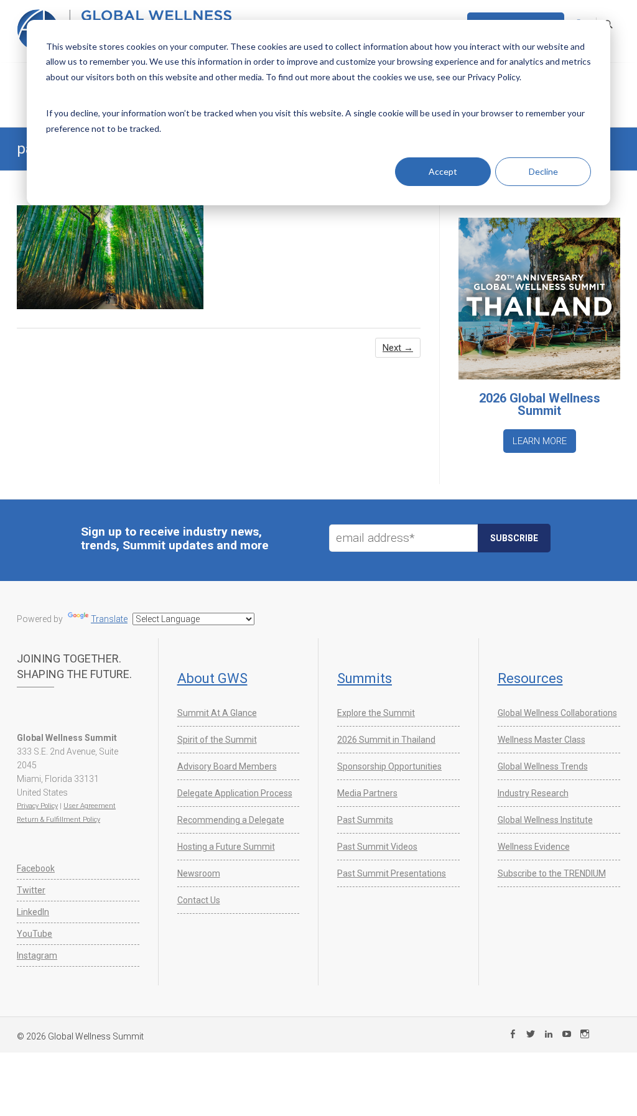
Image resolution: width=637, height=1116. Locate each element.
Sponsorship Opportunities (389, 766)
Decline (543, 171)
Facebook (36, 868)
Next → (398, 347)
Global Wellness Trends (543, 766)
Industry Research (533, 793)
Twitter (31, 890)
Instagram (37, 955)
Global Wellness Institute (545, 820)
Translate (109, 619)
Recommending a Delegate (230, 820)
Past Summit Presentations (391, 873)
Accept (443, 171)
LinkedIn (33, 912)
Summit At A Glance (217, 713)
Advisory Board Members (227, 766)
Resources (530, 678)
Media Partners (367, 793)
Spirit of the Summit (217, 740)
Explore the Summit (376, 713)
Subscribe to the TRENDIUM (552, 873)
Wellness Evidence (534, 847)
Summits (364, 678)
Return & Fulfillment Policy (58, 820)
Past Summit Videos (377, 847)
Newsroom (198, 873)
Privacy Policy (37, 806)
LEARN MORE (540, 441)
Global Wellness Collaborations (557, 713)
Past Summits (365, 820)
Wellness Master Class (541, 740)
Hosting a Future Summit (226, 847)
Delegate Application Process (234, 793)
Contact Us (198, 900)
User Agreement (89, 806)
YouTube (34, 934)
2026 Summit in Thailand (386, 740)
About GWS (212, 678)
